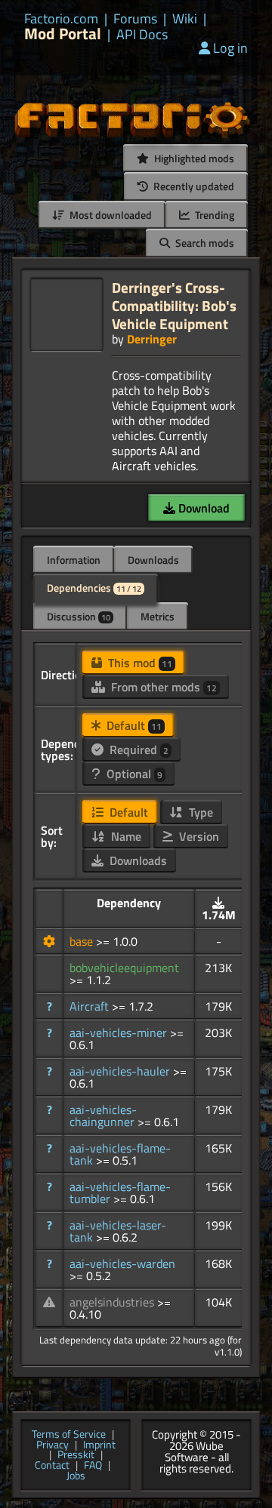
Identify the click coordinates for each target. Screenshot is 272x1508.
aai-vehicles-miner (120, 1032)
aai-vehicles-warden (122, 1263)
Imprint (99, 1445)
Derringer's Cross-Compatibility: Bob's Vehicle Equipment (174, 305)
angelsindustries (113, 1302)
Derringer (152, 339)
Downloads (153, 560)
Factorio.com (61, 19)
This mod (138, 663)
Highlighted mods (193, 158)
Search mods (203, 243)
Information (73, 560)
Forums (135, 19)
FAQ (93, 1465)
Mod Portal (62, 34)
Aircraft (91, 1006)
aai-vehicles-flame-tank (120, 1154)
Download (202, 508)
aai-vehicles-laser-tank (118, 1231)
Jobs (75, 1476)
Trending (213, 215)
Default (133, 725)
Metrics (158, 616)
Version (197, 836)
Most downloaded (109, 215)
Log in (230, 48)
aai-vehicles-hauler (121, 1071)
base (83, 941)
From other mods (162, 687)
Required (137, 749)
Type (199, 812)
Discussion (78, 616)
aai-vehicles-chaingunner (104, 1115)
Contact (52, 1465)
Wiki (184, 19)
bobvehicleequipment (124, 968)
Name (124, 836)
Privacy (52, 1445)
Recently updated (192, 186)
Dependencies (94, 588)
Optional (133, 774)
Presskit (75, 1455)
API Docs (142, 35)
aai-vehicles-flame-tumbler (120, 1192)
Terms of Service (69, 1435)
